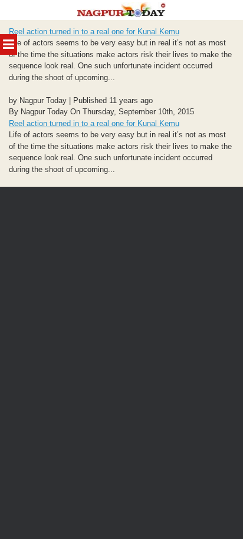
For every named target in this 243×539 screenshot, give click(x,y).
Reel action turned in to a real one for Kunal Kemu (94, 31)
